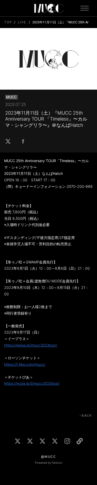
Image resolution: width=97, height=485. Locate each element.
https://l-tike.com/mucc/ (24, 364)
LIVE (22, 22)
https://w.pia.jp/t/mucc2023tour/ (31, 383)
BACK (87, 415)
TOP (8, 22)
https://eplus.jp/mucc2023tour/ (30, 345)
